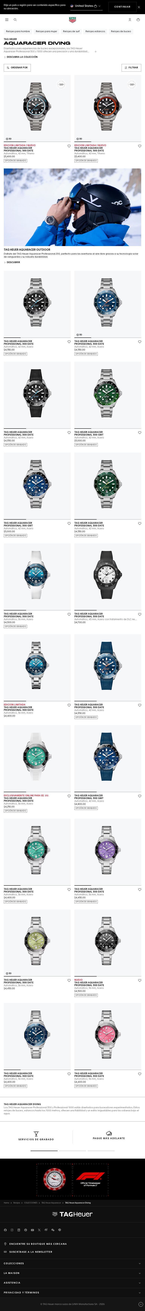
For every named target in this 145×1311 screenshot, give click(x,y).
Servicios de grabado (36, 1140)
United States (84, 6)
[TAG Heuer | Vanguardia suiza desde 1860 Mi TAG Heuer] (72, 1214)
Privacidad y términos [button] (21, 1293)
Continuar (125, 7)
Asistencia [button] (12, 1283)
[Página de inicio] (72, 19)
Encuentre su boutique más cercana (38, 1244)
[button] (130, 20)
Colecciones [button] (14, 1264)
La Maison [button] (12, 1273)
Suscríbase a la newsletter (30, 1252)
